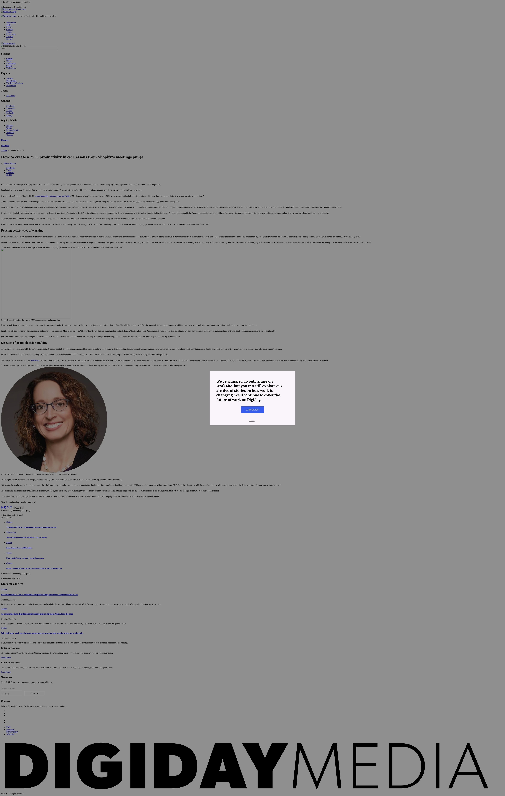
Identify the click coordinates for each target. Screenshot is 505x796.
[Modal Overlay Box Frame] (252, 398)
